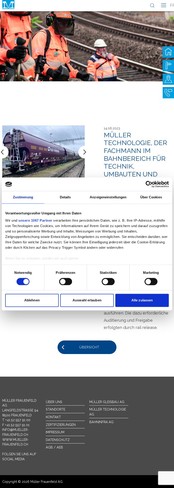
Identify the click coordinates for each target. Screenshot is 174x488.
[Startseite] (168, 52)
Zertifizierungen (61, 425)
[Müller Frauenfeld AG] (8, 4)
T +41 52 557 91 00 (16, 420)
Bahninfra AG (101, 422)
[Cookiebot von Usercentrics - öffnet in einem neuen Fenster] (149, 184)
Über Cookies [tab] (151, 197)
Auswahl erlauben (87, 300)
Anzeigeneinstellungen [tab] (108, 197)
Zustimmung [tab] (23, 197)
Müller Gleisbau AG (106, 402)
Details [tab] (65, 197)
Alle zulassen (142, 300)
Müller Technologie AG (107, 411)
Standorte (55, 409)
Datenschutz (58, 440)
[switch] (65, 281)
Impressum (55, 432)
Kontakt (53, 417)
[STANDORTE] (168, 79)
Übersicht (89, 347)
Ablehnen (32, 300)
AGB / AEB (54, 447)
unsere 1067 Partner (35, 220)
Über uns (54, 402)
